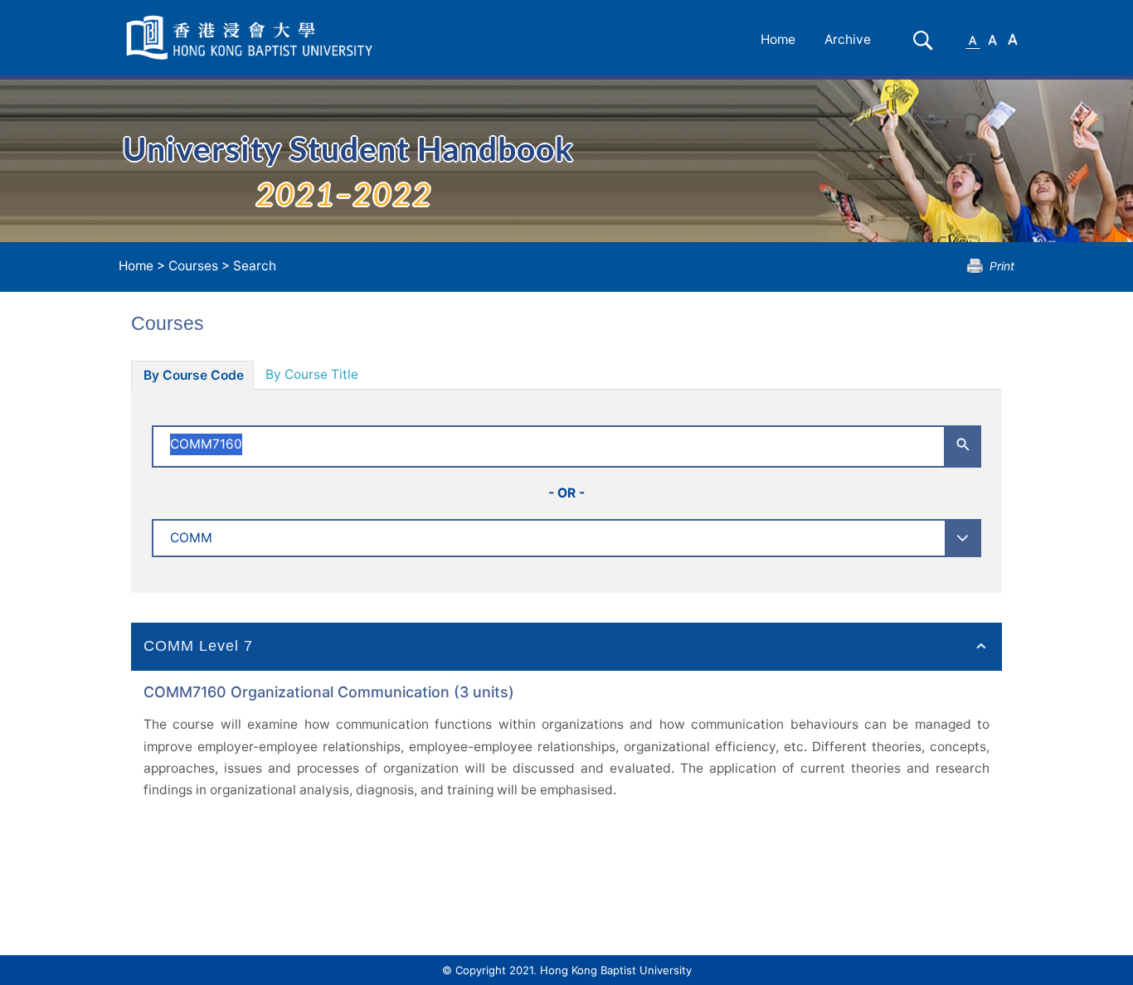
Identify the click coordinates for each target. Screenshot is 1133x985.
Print (1002, 266)
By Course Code (193, 375)
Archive (847, 39)
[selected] (252, 37)
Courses (193, 266)
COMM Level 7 (198, 646)
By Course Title (311, 374)
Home (778, 39)
